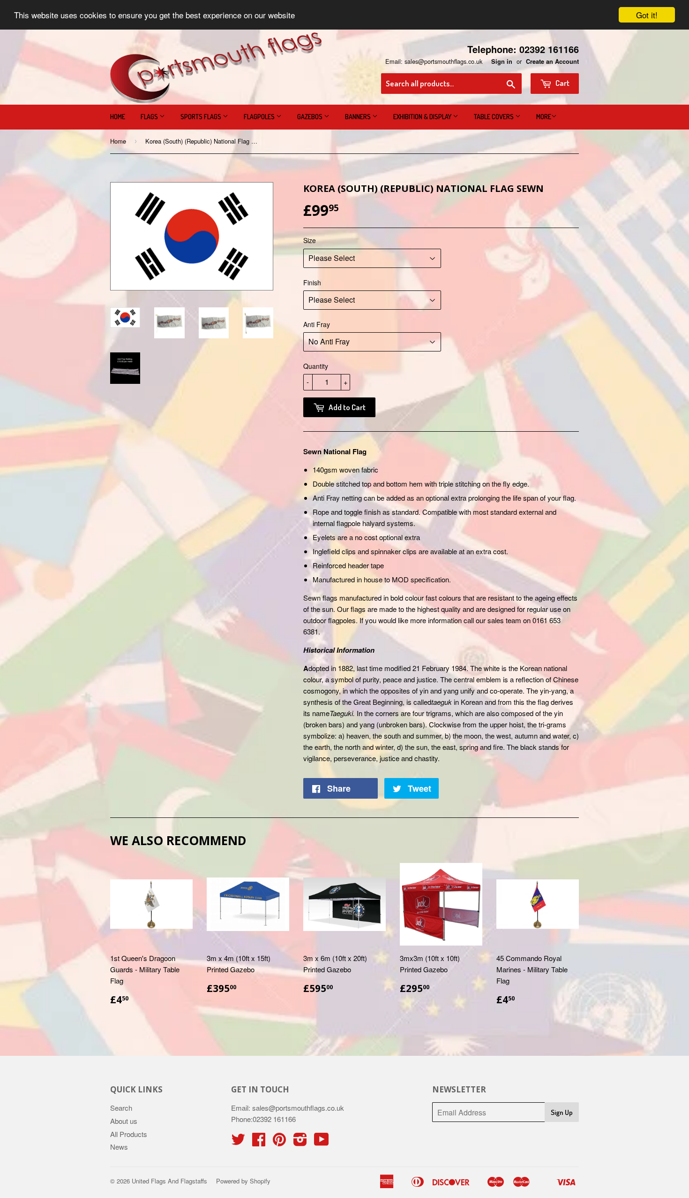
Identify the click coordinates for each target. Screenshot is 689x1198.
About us (123, 1121)
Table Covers (494, 117)
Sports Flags (201, 117)
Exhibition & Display (423, 117)
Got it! (647, 15)
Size (309, 240)
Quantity (315, 366)
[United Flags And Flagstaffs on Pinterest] (279, 1142)
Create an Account (552, 61)
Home (117, 117)
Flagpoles (260, 117)
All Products (128, 1134)
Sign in (501, 61)
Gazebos (310, 117)
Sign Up (562, 1112)
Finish (312, 282)
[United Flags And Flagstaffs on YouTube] (321, 1142)
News (119, 1147)
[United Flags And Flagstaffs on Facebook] (259, 1142)
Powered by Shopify (243, 1180)
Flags (150, 117)
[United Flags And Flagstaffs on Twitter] (238, 1142)
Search (121, 1108)
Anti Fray (316, 324)
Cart (561, 83)
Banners (358, 117)
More (543, 117)
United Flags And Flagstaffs (169, 1180)
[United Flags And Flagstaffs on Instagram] (300, 1142)
